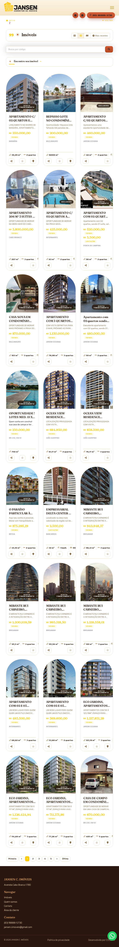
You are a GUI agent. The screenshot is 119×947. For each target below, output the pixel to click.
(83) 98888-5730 (102, 15)
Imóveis (8, 897)
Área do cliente (11, 910)
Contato (8, 906)
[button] (109, 49)
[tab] (59, 61)
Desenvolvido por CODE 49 (101, 940)
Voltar (108, 20)
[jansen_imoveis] (82, 15)
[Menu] (112, 7)
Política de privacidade (58, 940)
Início (11, 20)
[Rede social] (75, 15)
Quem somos (10, 902)
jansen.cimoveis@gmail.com (18, 927)
